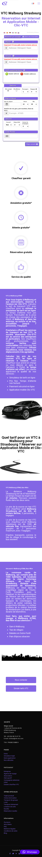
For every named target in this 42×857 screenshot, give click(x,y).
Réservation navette (10, 811)
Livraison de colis (10, 806)
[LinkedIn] (19, 854)
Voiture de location (10, 798)
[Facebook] (10, 854)
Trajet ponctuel (9, 796)
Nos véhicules (8, 760)
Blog (5, 833)
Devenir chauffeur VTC (11, 784)
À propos (7, 822)
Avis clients (8, 824)
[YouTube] (16, 854)
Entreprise (7, 771)
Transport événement (11, 804)
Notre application (10, 758)
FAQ (5, 826)
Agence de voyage (10, 773)
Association (8, 776)
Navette (6, 809)
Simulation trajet (9, 756)
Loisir (6, 802)
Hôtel (5, 782)
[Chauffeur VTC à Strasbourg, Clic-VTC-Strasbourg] (5, 3)
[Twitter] (13, 854)
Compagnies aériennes (11, 780)
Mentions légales (9, 829)
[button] (30, 852)
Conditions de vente (10, 831)
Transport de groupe (11, 800)
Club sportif (8, 778)
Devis (6, 754)
